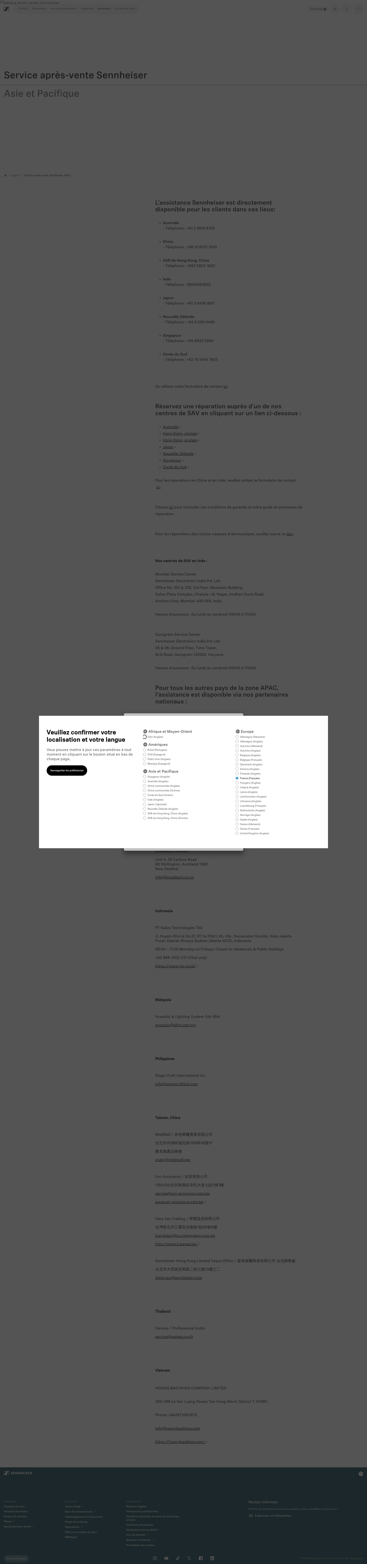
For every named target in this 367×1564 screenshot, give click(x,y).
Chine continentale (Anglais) (164, 786)
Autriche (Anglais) (250, 751)
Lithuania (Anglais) (250, 801)
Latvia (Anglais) (249, 792)
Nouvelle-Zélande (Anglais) (163, 809)
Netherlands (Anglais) (252, 810)
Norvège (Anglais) (250, 815)
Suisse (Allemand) (250, 824)
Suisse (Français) (249, 829)
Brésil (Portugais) (157, 750)
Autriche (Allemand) (251, 746)
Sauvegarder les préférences (67, 770)
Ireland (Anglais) (249, 787)
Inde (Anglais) (155, 800)
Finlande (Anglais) (250, 774)
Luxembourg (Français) (253, 806)
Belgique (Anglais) (250, 755)
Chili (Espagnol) (156, 754)
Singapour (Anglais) (159, 777)
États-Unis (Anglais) (159, 759)
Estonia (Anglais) (249, 769)
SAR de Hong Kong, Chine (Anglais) (168, 813)
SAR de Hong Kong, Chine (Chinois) (168, 818)
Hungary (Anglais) (250, 783)
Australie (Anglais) (158, 781)
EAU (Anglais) (155, 737)
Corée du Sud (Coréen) (160, 795)
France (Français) (250, 778)
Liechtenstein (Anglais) (253, 797)
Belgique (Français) (251, 760)
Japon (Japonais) (157, 804)
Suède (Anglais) (249, 820)
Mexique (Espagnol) (159, 764)
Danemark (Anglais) (251, 764)
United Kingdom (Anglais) (254, 833)
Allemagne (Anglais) (251, 741)
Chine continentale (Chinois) (164, 790)
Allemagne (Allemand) (252, 737)
